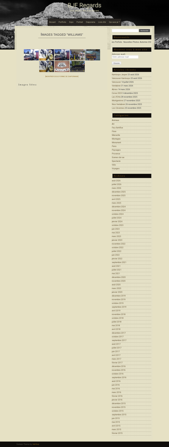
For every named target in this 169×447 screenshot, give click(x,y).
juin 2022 (116, 255)
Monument (116, 142)
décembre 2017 (119, 333)
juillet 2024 (116, 218)
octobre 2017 (117, 336)
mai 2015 (116, 422)
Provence (116, 154)
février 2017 (117, 362)
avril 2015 (116, 426)
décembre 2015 (119, 403)
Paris (114, 146)
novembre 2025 (118, 195)
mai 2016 (116, 388)
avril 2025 (116, 199)
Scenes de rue (118, 157)
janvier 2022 (117, 258)
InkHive (36, 444)
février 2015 (117, 433)
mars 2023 (116, 236)
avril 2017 (116, 355)
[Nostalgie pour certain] (62, 54)
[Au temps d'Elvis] (92, 54)
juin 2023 (116, 229)
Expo (71, 22)
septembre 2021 (119, 262)
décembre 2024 (119, 206)
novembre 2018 (118, 314)
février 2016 (117, 396)
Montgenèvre (117, 100)
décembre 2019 (119, 296)
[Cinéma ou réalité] (46, 66)
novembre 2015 (118, 407)
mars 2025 (116, 203)
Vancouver (116, 82)
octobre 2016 (117, 374)
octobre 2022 (117, 247)
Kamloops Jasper (119, 74)
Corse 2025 (117, 93)
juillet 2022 (116, 251)
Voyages (116, 168)
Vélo (114, 165)
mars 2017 (116, 359)
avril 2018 (116, 329)
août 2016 (116, 381)
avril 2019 (116, 310)
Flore (114, 131)
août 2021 (116, 266)
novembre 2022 (118, 244)
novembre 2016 (118, 370)
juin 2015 (116, 418)
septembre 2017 (119, 340)
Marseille (116, 135)
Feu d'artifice (117, 128)
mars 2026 (116, 188)
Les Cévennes (118, 108)
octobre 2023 (117, 225)
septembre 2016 (119, 377)
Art (113, 124)
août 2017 (116, 344)
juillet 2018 (116, 322)
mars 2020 (116, 288)
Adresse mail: (119, 54)
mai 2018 (116, 325)
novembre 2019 (118, 299)
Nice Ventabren (118, 104)
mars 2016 (116, 392)
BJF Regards (84, 5)
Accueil (52, 22)
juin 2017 (116, 351)
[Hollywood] (31, 54)
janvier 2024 (117, 221)
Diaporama (90, 22)
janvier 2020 (117, 292)
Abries (115, 89)
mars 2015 (116, 429)
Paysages (116, 150)
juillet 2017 (116, 348)
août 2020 (116, 284)
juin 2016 (116, 385)
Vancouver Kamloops (121, 78)
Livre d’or (102, 22)
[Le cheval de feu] (77, 66)
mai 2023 (116, 232)
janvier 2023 (117, 240)
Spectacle (116, 161)
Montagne (116, 139)
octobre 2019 (117, 303)
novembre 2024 (118, 210)
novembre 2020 (118, 281)
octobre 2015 (117, 411)
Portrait (79, 22)
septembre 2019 (119, 307)
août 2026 (116, 180)
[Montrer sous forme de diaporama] (62, 76)
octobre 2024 (117, 214)
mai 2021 (116, 273)
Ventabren (116, 86)
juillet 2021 (116, 270)
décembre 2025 (119, 192)
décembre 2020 (119, 277)
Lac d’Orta (116, 97)
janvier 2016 (117, 400)
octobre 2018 (117, 318)
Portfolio (62, 22)
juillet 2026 (116, 184)
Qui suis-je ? (114, 22)
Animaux (115, 120)
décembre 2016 (119, 366)
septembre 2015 (119, 414)
